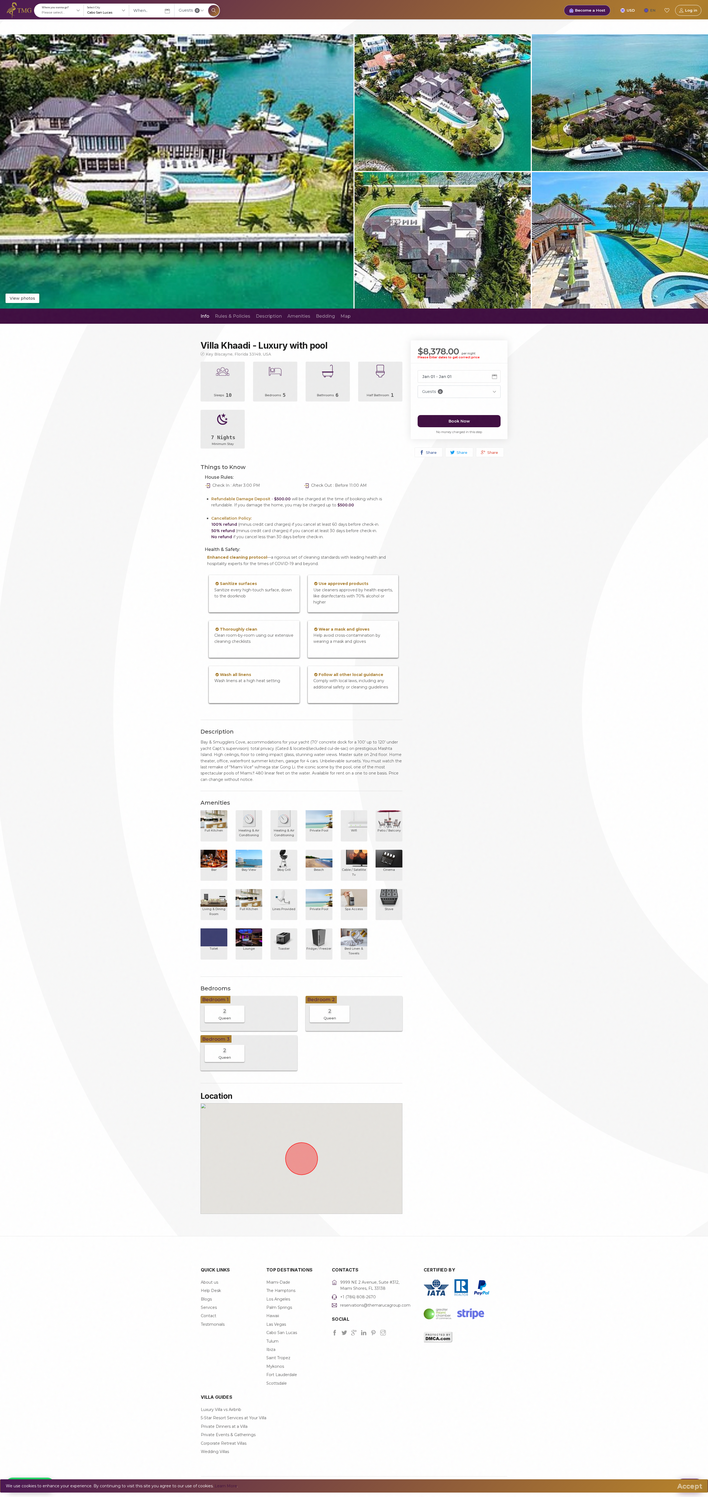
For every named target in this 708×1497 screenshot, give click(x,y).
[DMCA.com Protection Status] (438, 1336)
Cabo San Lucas (281, 1332)
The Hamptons (280, 1290)
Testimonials (213, 1324)
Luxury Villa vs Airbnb (221, 1409)
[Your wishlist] (666, 10)
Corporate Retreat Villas (223, 1443)
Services (209, 1307)
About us (209, 1282)
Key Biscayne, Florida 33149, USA (238, 354)
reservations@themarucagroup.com (375, 1305)
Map (345, 316)
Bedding (325, 316)
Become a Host (590, 10)
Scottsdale (276, 1383)
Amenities (298, 316)
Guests (188, 10)
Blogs (206, 1299)
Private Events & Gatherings (228, 1434)
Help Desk (211, 1290)
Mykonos (275, 1366)
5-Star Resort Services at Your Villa (233, 1417)
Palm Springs (279, 1307)
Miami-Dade (278, 1282)
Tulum (272, 1341)
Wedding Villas (215, 1451)
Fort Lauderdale (281, 1374)
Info (205, 316)
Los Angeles (278, 1299)
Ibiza (270, 1349)
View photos (22, 298)
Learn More (226, 1485)
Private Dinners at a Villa (224, 1426)
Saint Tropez (278, 1357)
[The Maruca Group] (19, 9)
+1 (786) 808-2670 (358, 1296)
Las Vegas (276, 1324)
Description (269, 316)
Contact (208, 1315)
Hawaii (272, 1315)
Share (431, 452)
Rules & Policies (232, 316)
